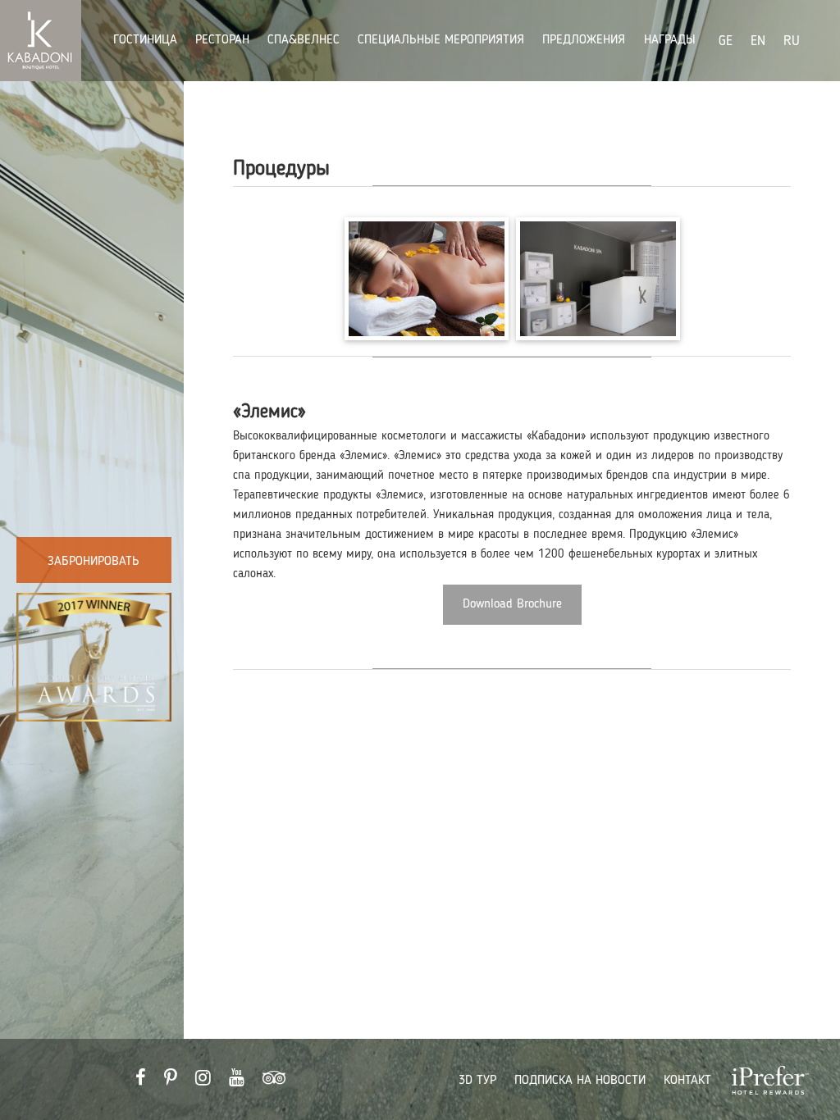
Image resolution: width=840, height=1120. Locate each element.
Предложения (585, 40)
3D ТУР (477, 1080)
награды (670, 40)
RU (791, 41)
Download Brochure (512, 604)
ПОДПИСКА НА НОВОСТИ (580, 1080)
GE (726, 41)
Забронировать (93, 561)
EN (758, 41)
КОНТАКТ (687, 1080)
